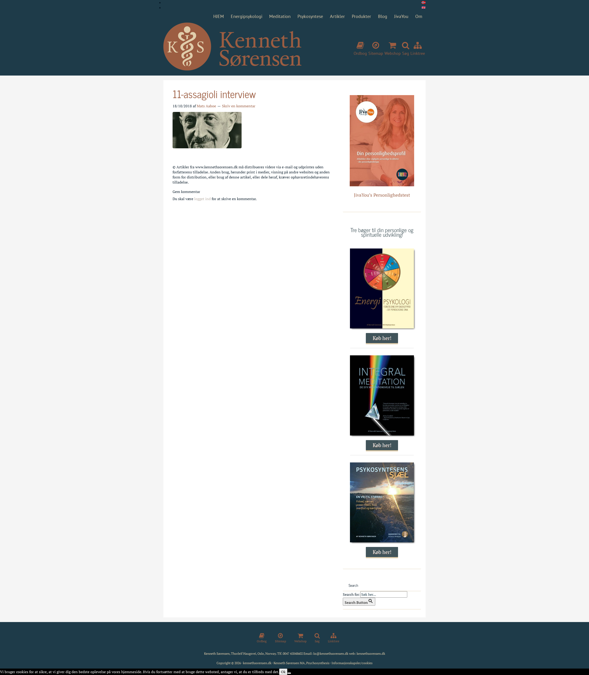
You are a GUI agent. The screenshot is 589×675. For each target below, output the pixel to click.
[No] (289, 673)
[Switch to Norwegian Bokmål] (424, 2)
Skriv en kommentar (238, 105)
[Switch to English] (424, 7)
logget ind (202, 198)
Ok (283, 671)
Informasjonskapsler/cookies (352, 663)
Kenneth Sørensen (232, 47)
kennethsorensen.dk (371, 653)
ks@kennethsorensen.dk (330, 653)
